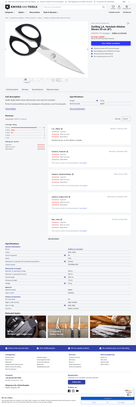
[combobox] (126, 119)
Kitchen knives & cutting (16, 18)
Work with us (105, 364)
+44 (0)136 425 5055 (13, 378)
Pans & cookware (10, 369)
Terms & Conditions (75, 367)
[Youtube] (77, 391)
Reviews (25, 89)
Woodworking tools (43, 367)
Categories (9, 12)
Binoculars (40, 364)
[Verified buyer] (62, 129)
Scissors (40, 18)
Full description (12, 89)
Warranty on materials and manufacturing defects (22, 261)
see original (83, 163)
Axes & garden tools (43, 360)
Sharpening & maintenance (14, 364)
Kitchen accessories (30, 18)
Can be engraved (11, 255)
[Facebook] (69, 391)
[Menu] (132, 389)
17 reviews (106, 33)
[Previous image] (5, 49)
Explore (21, 12)
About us (104, 357)
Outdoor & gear (42, 357)
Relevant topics (53, 89)
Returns (71, 362)
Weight (72, 100)
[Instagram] (73, 391)
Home (6, 18)
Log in (119, 8)
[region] (46, 52)
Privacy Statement (75, 364)
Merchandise (105, 362)
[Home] (21, 6)
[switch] (129, 394)
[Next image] (87, 49)
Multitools (8, 362)
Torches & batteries (43, 362)
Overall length (10, 277)
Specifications (37, 89)
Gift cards (104, 360)
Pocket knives (9, 357)
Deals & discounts (50, 12)
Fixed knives (9, 360)
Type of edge (9, 305)
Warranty (72, 360)
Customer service (74, 357)
